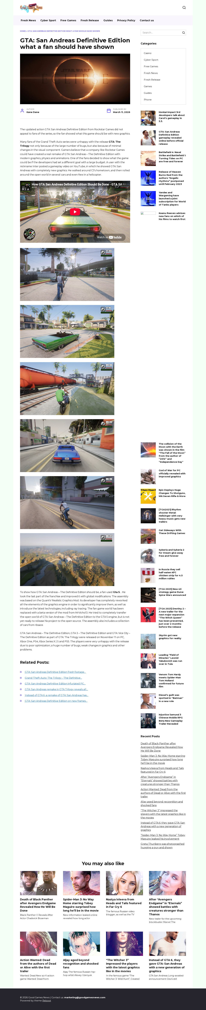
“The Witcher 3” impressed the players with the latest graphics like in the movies (163, 814)
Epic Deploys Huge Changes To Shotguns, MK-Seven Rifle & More (172, 493)
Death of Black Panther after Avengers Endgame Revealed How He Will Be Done (162, 747)
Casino (147, 53)
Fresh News (28, 20)
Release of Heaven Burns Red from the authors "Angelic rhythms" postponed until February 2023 (171, 178)
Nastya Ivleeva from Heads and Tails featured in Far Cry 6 (123, 903)
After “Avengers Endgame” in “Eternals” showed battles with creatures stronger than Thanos (160, 781)
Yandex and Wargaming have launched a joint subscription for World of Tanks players (172, 198)
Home (23, 31)
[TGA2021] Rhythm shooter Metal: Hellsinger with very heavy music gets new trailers (172, 515)
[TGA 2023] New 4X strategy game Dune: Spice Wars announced (172, 592)
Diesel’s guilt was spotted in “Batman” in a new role (171, 698)
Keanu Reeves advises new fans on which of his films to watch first (172, 216)
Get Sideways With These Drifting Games (172, 532)
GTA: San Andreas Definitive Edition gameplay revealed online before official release (171, 137)
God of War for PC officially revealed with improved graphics (172, 473)
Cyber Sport (48, 20)
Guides (108, 20)
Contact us (147, 20)
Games (148, 86)
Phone (148, 99)
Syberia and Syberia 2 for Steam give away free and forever (171, 552)
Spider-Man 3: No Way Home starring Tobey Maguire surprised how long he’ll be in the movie (163, 759)
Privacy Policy (126, 20)
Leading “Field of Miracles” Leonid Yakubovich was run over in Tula (170, 659)
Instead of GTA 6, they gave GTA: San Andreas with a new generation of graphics (163, 826)
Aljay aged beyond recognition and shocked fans (80, 963)
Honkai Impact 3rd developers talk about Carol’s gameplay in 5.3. (172, 117)
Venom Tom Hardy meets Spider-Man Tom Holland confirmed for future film (171, 680)
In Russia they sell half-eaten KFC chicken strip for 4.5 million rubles (171, 574)
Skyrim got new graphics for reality (170, 637)
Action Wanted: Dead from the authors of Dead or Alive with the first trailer (163, 793)
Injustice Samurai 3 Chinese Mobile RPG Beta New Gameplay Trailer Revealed (171, 719)
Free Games (68, 20)
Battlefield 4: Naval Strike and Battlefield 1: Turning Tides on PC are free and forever (172, 157)
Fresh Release (90, 20)
